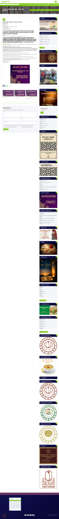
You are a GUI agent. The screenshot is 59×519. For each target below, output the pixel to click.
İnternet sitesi (5, 121)
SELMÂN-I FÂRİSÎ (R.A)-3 (42, 321)
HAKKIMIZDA (34, 4)
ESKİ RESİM (40, 295)
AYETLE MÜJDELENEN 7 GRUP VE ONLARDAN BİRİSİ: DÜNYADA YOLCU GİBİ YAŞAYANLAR (31, 97)
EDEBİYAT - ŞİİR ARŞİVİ (43, 300)
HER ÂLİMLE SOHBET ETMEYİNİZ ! (43, 189)
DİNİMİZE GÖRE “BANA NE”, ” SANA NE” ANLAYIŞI (8, 96)
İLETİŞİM (48, 4)
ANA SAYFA (22, 4)
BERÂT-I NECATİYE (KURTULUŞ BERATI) (44, 182)
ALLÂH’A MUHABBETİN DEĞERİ (43, 180)
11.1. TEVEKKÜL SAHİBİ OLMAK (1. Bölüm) (44, 41)
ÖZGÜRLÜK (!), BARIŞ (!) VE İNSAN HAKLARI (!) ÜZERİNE (46, 220)
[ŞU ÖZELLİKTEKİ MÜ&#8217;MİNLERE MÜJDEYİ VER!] (19, 93)
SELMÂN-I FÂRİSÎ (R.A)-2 (42, 323)
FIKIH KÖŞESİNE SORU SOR (44, 108)
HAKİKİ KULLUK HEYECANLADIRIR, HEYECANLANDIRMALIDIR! (47, 218)
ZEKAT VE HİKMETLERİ (42, 127)
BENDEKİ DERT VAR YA (42, 293)
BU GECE (40, 286)
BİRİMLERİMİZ (39, 4)
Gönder (42, 112)
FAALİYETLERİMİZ (44, 4)
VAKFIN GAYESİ (30, 4)
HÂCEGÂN (26, 4)
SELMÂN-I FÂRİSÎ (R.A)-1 (42, 325)
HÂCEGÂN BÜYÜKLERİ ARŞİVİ (44, 331)
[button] (40, 76)
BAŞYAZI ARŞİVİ (42, 47)
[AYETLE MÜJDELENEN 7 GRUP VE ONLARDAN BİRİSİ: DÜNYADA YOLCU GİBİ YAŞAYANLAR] (31, 93)
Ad (4, 118)
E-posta (21, 118)
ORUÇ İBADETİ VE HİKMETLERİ (43, 123)
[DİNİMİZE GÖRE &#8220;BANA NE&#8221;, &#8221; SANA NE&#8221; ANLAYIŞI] (8, 93)
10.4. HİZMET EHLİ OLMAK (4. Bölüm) (44, 43)
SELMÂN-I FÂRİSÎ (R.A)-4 (42, 319)
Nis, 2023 (4, 19)
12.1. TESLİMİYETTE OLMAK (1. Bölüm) (44, 37)
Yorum (4, 111)
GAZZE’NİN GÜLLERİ (41, 291)
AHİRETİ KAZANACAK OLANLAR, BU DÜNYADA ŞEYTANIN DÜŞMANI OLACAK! (47, 216)
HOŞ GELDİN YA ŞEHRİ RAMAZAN (43, 125)
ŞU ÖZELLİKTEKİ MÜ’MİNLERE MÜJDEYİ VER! (19, 96)
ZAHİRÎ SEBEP (41, 184)
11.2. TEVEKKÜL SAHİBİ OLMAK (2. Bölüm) (44, 39)
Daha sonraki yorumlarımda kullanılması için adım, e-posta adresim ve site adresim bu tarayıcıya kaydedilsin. (18, 125)
